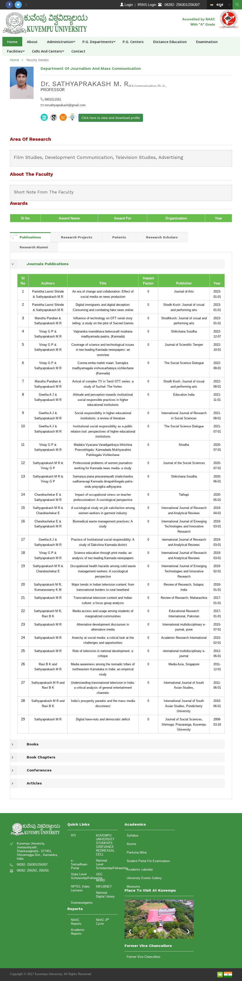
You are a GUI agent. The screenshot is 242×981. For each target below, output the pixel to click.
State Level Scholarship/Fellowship (80, 876)
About (32, 41)
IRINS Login (148, 5)
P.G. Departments (97, 41)
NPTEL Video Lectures (80, 888)
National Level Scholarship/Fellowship (105, 864)
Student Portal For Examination (148, 861)
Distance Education (170, 41)
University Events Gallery (144, 878)
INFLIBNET (104, 886)
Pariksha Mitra (137, 852)
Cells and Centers (47, 51)
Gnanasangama (80, 902)
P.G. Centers (133, 41)
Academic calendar (140, 869)
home (14, 60)
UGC (99, 874)
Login (129, 5)
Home (12, 41)
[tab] (30, 237)
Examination (207, 41)
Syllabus (132, 835)
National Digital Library (105, 894)
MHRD (100, 880)
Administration (60, 41)
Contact (78, 51)
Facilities (14, 51)
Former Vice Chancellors (143, 957)
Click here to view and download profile (111, 118)
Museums (133, 886)
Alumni (131, 844)
